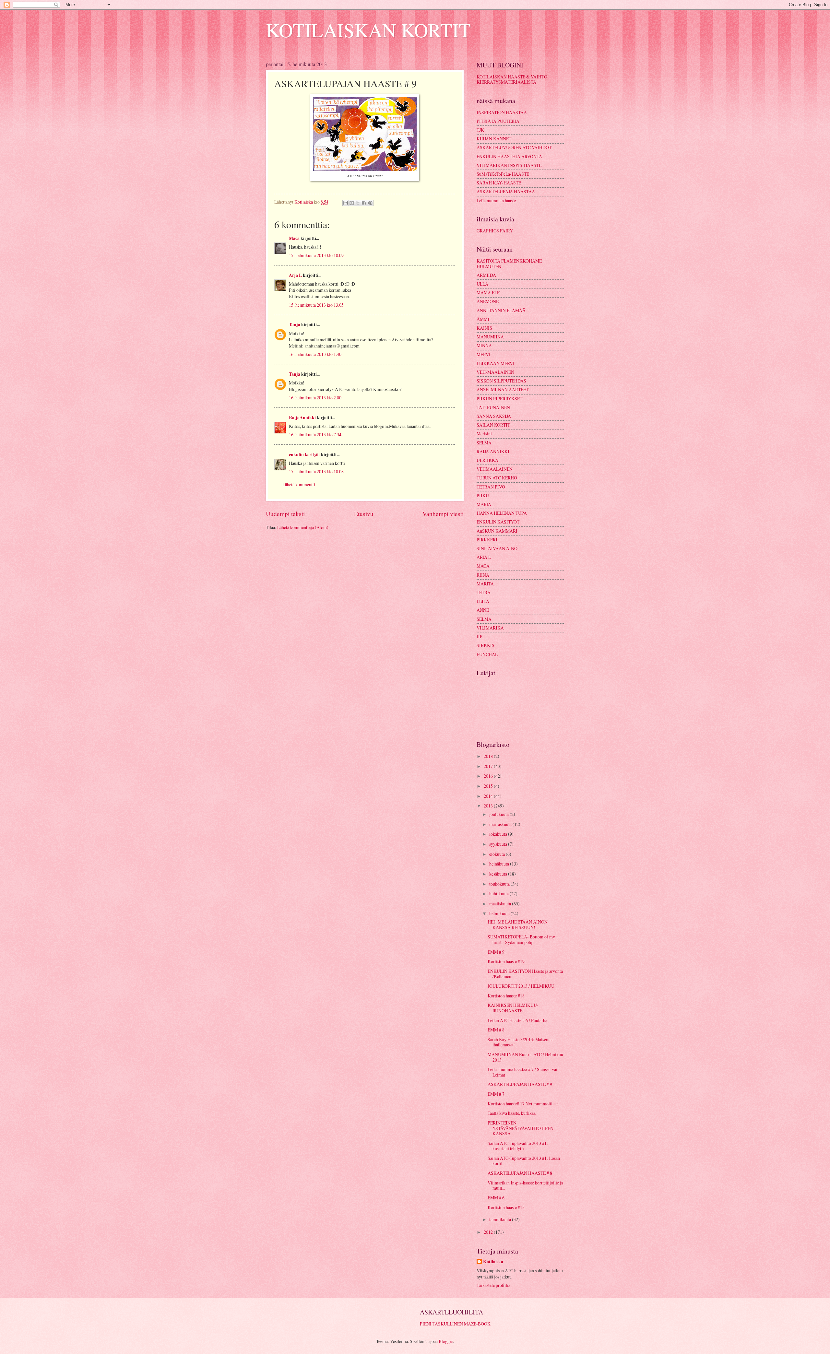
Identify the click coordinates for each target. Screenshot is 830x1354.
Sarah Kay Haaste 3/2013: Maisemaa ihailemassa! (520, 1042)
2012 (489, 1232)
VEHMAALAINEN (495, 469)
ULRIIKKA (487, 460)
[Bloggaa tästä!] (352, 203)
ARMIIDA (486, 275)
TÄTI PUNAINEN (493, 407)
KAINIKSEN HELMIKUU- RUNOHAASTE (513, 1008)
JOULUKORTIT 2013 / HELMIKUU (521, 986)
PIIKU (483, 495)
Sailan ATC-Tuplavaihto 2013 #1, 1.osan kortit (524, 1161)
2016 (489, 776)
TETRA (484, 592)
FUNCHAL (487, 654)
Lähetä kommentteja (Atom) (302, 527)
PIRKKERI (487, 539)
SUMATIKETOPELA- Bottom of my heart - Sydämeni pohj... (521, 939)
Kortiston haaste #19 (506, 961)
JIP (479, 636)
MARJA (484, 504)
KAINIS (484, 328)
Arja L (295, 275)
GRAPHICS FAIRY (495, 231)
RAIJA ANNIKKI (493, 451)
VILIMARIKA (490, 628)
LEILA (483, 601)
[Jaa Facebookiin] (364, 203)
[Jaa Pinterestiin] (370, 203)
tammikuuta (500, 1219)
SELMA (484, 443)
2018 (489, 756)
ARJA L (484, 557)
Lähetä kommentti (298, 484)
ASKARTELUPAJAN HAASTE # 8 (520, 1173)
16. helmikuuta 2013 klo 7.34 (315, 434)
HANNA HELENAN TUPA (502, 513)
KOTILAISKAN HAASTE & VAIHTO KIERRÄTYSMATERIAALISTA (512, 79)
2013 (489, 806)
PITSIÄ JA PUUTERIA (498, 121)
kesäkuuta (498, 874)
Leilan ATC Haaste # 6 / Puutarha (517, 1020)
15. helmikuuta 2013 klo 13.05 (316, 305)
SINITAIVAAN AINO (497, 548)
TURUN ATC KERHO (497, 478)
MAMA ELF (488, 292)
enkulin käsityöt (304, 454)
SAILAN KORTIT (493, 425)
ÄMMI (483, 319)
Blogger (446, 1341)
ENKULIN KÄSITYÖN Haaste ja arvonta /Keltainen (525, 974)
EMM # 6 (496, 1198)
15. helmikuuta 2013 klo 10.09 (316, 255)
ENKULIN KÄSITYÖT (498, 522)
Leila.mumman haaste (496, 200)
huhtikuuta (499, 893)
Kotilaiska (493, 1262)
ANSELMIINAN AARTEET (502, 389)
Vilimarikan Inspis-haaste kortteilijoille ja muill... (525, 1185)
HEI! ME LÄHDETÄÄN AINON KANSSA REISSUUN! (518, 924)
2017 (489, 766)
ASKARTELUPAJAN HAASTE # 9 (520, 1084)
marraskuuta (501, 824)
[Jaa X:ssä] (358, 203)
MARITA (485, 584)
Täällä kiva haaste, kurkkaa (512, 1113)
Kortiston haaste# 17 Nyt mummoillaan (523, 1104)
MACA (483, 566)
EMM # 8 (496, 1030)
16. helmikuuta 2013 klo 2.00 (315, 397)
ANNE (483, 610)
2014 (489, 796)
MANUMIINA (490, 337)
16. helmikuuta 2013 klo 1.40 (315, 354)
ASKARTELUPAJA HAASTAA (506, 191)
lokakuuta (498, 834)
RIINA (483, 575)
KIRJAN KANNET (494, 138)
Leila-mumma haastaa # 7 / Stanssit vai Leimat (522, 1072)
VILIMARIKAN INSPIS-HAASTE (509, 165)
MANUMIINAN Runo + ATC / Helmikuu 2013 (525, 1057)
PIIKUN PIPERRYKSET (499, 398)
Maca (294, 238)
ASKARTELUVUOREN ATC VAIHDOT (514, 147)
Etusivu (364, 514)
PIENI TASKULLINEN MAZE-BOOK (455, 1324)
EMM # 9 (496, 952)
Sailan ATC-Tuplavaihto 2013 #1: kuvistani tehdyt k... (518, 1146)
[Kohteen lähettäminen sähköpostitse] (345, 203)
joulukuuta (499, 814)
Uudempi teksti (285, 514)
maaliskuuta (500, 904)
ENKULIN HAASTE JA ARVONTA (509, 156)
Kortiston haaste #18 (506, 996)
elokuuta (497, 854)
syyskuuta (498, 844)
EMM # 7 (496, 1094)
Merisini (484, 433)
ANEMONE (488, 301)
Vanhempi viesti (443, 514)
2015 (489, 786)
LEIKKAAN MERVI (496, 363)
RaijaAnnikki (302, 417)
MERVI (484, 354)
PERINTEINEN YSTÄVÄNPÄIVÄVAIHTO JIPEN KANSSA (520, 1128)
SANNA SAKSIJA (494, 416)
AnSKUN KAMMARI (497, 531)
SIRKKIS (485, 645)
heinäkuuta (499, 864)
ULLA (482, 284)
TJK (480, 130)
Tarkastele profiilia (493, 1285)
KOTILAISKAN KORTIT (368, 30)
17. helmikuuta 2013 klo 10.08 (316, 471)
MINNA (484, 345)
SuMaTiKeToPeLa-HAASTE (503, 174)
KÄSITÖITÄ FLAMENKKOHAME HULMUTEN (509, 263)
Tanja (294, 324)
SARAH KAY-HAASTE (499, 183)
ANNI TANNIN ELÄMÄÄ (501, 310)
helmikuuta (500, 913)
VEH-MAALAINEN (495, 372)
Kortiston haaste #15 (506, 1207)
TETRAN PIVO (491, 487)
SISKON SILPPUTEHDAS (501, 381)
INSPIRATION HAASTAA (502, 112)
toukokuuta (500, 884)
